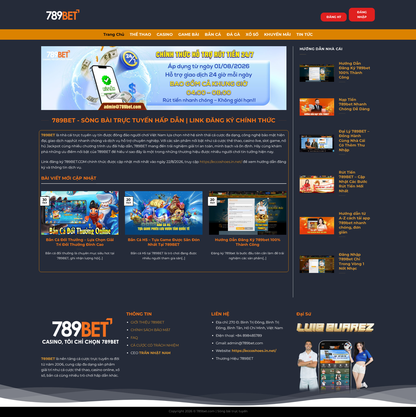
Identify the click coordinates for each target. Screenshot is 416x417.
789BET (48, 135)
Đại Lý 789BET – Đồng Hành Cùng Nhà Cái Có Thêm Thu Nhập (354, 140)
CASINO (165, 34)
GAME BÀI (188, 34)
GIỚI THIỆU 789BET (147, 322)
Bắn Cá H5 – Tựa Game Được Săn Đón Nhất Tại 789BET (164, 242)
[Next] (287, 231)
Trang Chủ (113, 34)
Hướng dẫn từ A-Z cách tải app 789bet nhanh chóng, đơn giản (354, 222)
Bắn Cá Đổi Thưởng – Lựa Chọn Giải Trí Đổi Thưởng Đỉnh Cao (80, 242)
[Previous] (40, 231)
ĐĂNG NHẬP (362, 14)
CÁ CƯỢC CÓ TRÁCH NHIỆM (155, 345)
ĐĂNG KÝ (334, 17)
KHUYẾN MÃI (277, 34)
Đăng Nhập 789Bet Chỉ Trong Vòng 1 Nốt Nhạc (351, 261)
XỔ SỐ (252, 34)
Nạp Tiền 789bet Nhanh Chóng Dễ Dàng (354, 104)
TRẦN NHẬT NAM (155, 353)
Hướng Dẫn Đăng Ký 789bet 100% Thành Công (247, 242)
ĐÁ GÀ (233, 34)
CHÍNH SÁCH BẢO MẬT (150, 330)
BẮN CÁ (213, 34)
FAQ (134, 338)
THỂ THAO (140, 34)
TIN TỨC (304, 34)
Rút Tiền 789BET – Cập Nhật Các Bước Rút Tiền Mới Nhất (353, 181)
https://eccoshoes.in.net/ (221, 162)
